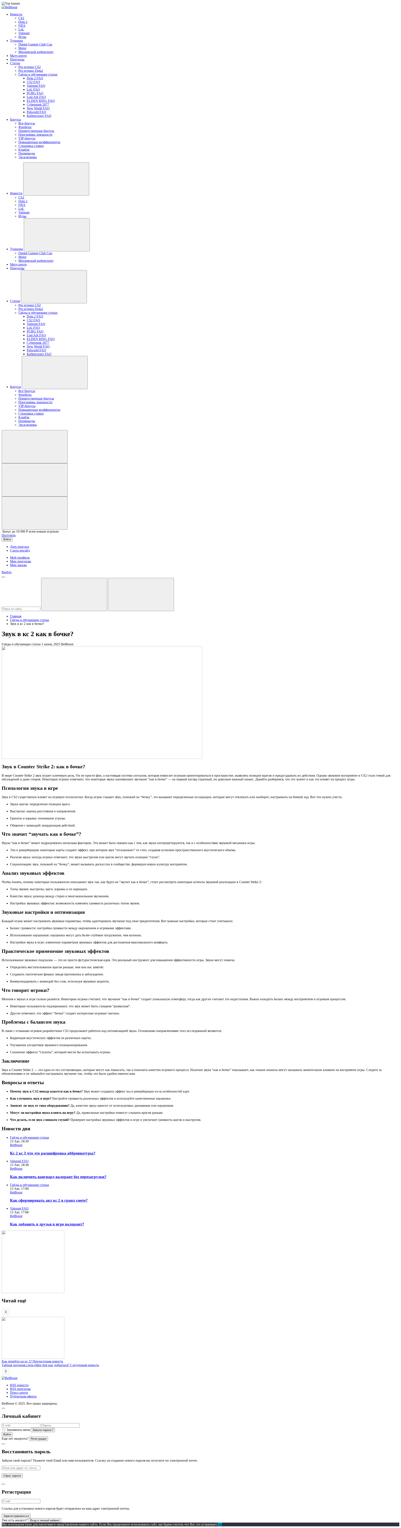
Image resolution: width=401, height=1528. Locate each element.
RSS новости (19, 1385)
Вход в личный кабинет (45, 1520)
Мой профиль (20, 557)
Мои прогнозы (20, 561)
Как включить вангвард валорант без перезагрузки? (58, 1177)
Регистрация (38, 1438)
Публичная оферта (23, 1396)
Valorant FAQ (19, 1161)
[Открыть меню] (3, 577)
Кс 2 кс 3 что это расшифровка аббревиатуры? (52, 1153)
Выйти (6, 572)
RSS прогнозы (20, 1389)
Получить (9, 535)
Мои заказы (18, 565)
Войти (7, 1434)
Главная (15, 616)
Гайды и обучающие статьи (29, 620)
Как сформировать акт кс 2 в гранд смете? (49, 1200)
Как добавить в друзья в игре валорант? (47, 1224)
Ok (220, 1524)
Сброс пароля (12, 1475)
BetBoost (16, 1145)
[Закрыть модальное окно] (3, 1408)
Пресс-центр (19, 1392)
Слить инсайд (20, 550)
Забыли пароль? (42, 1430)
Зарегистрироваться (16, 1516)
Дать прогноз (19, 546)
